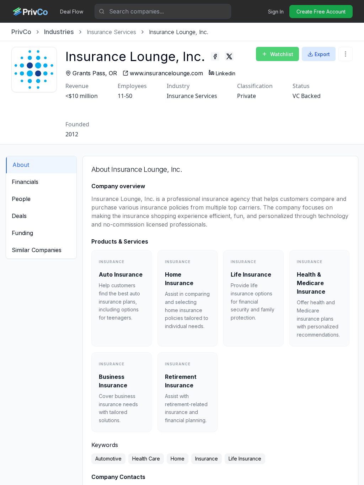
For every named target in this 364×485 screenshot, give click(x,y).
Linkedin (225, 73)
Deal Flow (71, 12)
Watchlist (281, 54)
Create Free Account (321, 12)
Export (322, 54)
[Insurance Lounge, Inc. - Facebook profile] (215, 56)
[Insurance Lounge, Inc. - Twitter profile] (229, 56)
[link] (178, 32)
